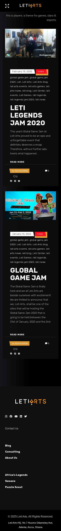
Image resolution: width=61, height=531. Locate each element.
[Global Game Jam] (30, 205)
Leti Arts (27, 82)
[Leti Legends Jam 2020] (30, 43)
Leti (19, 82)
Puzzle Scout (14, 487)
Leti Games (25, 95)
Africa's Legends (16, 474)
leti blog (27, 90)
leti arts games (36, 86)
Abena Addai (21, 170)
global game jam (19, 77)
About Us (11, 457)
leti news (40, 99)
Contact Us (11, 428)
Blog (8, 445)
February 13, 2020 (22, 71)
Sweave (10, 481)
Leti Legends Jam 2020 (27, 115)
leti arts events (18, 86)
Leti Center (39, 90)
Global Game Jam (28, 274)
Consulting (12, 451)
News (41, 71)
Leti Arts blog (40, 82)
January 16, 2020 (21, 234)
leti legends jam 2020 (22, 99)
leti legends (39, 95)
